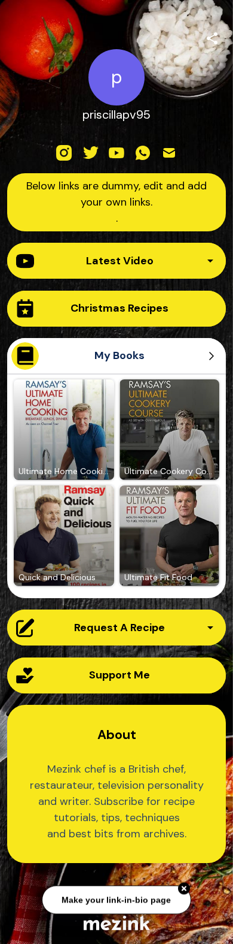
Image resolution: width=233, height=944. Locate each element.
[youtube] (116, 153)
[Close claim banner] (184, 888)
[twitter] (90, 153)
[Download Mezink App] (117, 922)
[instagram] (64, 153)
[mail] (169, 153)
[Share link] (212, 37)
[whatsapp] (143, 153)
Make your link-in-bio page (116, 898)
